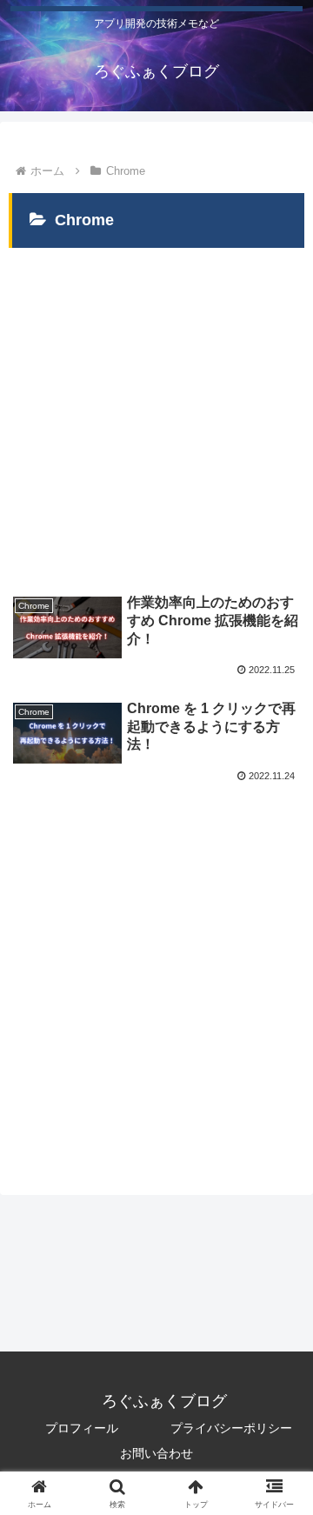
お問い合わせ (156, 1453)
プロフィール (81, 1428)
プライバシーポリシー (231, 1428)
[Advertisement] (156, 407)
